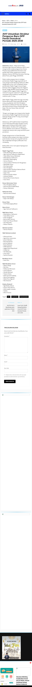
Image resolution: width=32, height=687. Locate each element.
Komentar (7, 336)
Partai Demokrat (24, 297)
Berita (5, 30)
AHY (9, 297)
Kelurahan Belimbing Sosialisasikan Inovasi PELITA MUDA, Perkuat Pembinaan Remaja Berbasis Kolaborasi (22, 680)
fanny (5, 44)
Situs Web (6, 368)
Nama (6, 355)
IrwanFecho (15, 297)
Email (5, 362)
